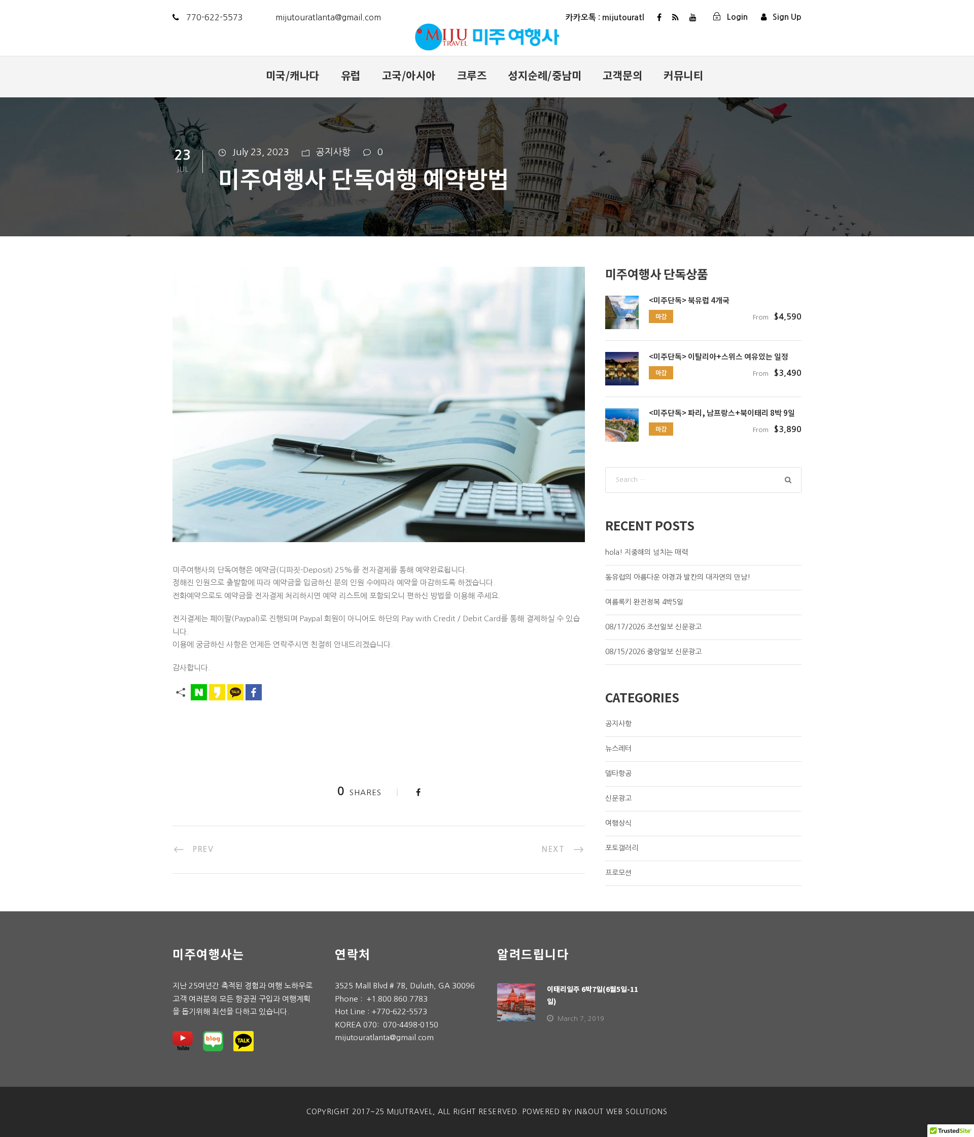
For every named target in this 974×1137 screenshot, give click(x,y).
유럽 (351, 75)
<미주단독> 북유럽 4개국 (689, 300)
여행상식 (618, 823)
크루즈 (472, 75)
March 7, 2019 (581, 1018)
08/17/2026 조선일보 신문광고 (653, 626)
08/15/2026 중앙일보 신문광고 (653, 651)
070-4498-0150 (410, 1024)
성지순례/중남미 (544, 75)
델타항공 (618, 773)
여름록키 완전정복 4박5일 (644, 602)
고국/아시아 (409, 75)
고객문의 (622, 75)
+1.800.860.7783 (397, 999)
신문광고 (618, 798)
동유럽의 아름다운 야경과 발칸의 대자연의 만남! (677, 577)
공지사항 (333, 152)
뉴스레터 (618, 748)
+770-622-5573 (399, 1011)
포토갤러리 (621, 847)
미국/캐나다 (293, 75)
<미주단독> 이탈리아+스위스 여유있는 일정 (718, 356)
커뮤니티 (683, 75)
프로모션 (618, 872)
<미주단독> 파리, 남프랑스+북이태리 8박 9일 (722, 412)
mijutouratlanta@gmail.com (384, 1037)
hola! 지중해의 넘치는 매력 (646, 552)
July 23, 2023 (260, 152)
